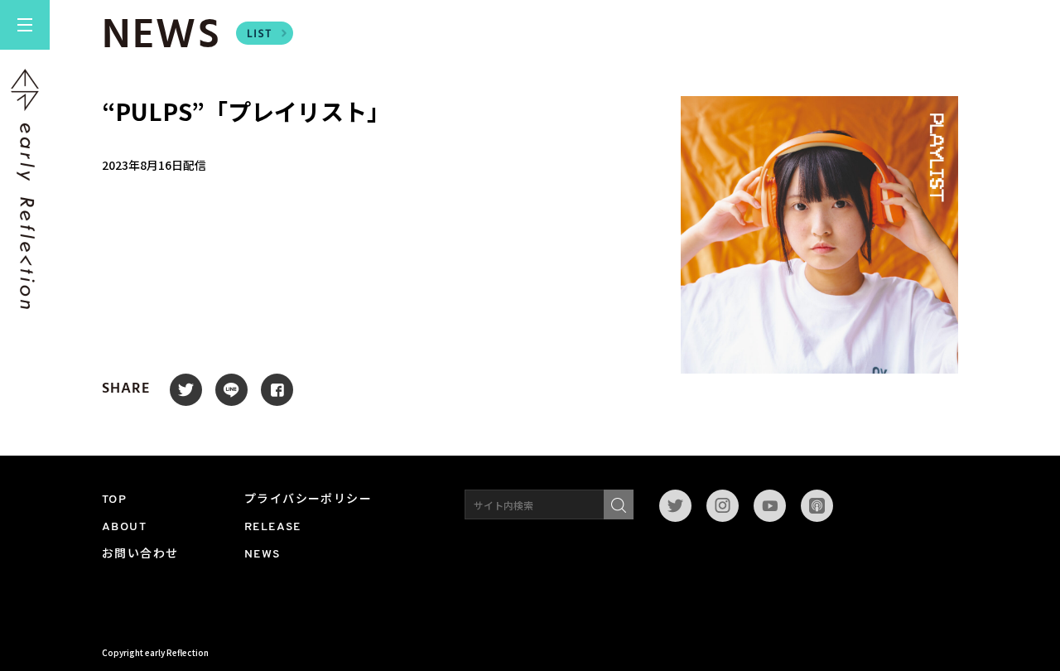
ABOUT (124, 527)
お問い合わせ (140, 554)
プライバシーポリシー (308, 500)
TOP (114, 500)
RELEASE (272, 527)
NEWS (262, 554)
